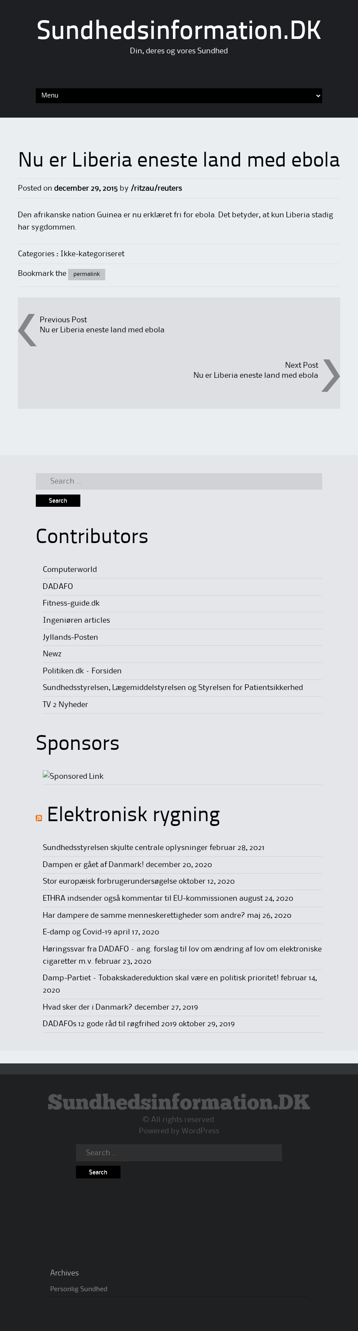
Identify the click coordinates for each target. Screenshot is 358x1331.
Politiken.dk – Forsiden (82, 671)
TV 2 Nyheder (65, 704)
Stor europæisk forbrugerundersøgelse (110, 881)
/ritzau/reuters (156, 188)
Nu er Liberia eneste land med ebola (102, 330)
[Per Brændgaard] (73, 776)
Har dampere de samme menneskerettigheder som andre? (144, 915)
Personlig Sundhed (78, 1289)
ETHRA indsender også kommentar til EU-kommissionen (140, 898)
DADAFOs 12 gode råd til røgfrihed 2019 (110, 1024)
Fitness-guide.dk (71, 603)
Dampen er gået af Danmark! (93, 864)
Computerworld (70, 569)
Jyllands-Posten (70, 637)
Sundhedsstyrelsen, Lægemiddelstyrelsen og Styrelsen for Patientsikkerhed (173, 687)
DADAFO (58, 586)
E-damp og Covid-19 (77, 932)
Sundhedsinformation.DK (179, 32)
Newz (52, 654)
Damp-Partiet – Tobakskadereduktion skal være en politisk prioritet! (161, 978)
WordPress (200, 1131)
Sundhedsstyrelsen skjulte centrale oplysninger (125, 847)
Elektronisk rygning (133, 815)
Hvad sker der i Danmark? (88, 1007)
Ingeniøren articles (76, 620)
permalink (86, 274)
